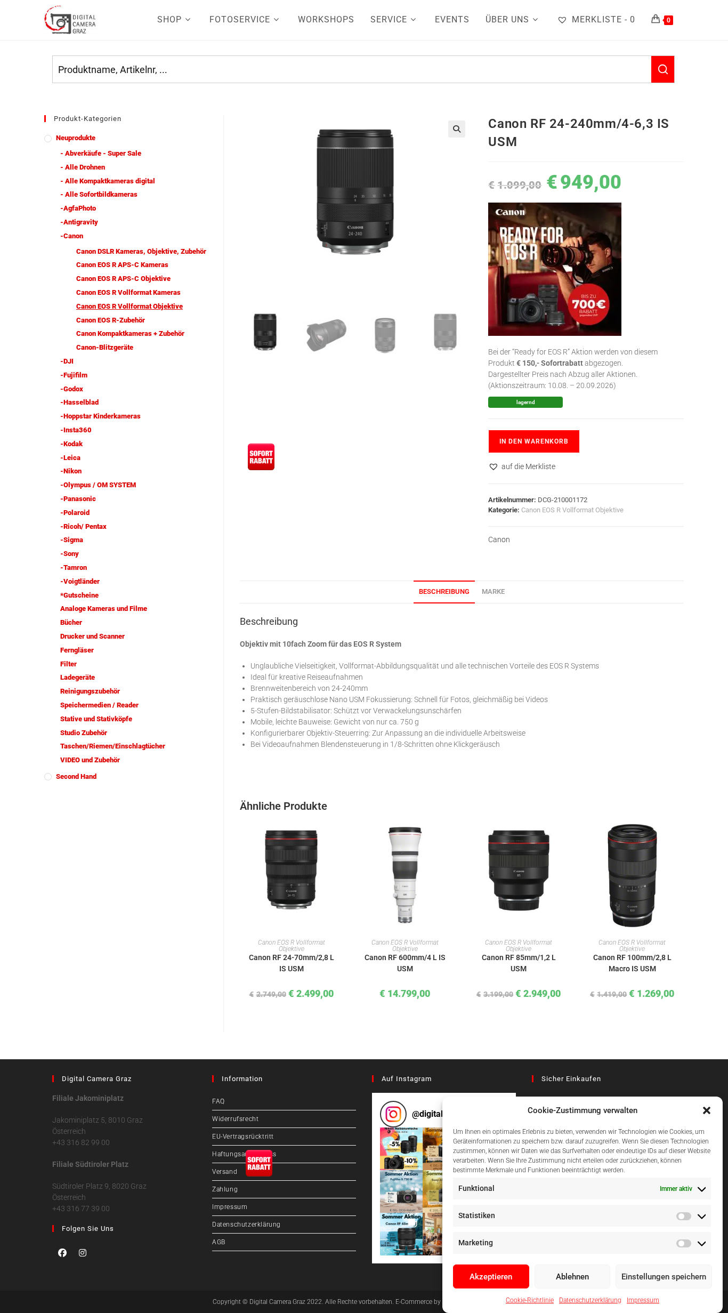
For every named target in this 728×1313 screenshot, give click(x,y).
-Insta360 (76, 430)
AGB (218, 1242)
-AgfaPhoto (78, 208)
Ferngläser (77, 650)
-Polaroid (75, 513)
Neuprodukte (75, 138)
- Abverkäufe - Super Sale (100, 153)
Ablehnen (572, 1277)
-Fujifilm (73, 375)
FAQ (218, 1101)
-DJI (67, 361)
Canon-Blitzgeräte (104, 347)
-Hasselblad (79, 402)
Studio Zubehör (83, 733)
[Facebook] (62, 1252)
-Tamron (73, 567)
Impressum (643, 1299)
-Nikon (71, 471)
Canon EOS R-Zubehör (110, 320)
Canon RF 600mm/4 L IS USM (405, 963)
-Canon (71, 236)
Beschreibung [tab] (444, 591)
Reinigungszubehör (90, 691)
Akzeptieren (491, 1277)
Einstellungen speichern (663, 1277)
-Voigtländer (80, 581)
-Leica (70, 458)
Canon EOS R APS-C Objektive (123, 279)
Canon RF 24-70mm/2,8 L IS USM (291, 963)
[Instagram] (82, 1252)
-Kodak (71, 444)
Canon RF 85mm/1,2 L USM (519, 963)
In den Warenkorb (534, 441)
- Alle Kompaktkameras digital (107, 181)
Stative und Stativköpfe (96, 719)
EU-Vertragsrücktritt (243, 1136)
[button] (706, 1110)
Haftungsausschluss (244, 1154)
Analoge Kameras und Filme (103, 609)
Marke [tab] (493, 591)
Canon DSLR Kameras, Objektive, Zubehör (141, 251)
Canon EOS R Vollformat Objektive (572, 510)
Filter (68, 664)
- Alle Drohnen (82, 167)
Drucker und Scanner (92, 636)
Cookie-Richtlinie (530, 1299)
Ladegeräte (77, 677)
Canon (499, 539)
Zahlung (225, 1189)
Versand (224, 1171)
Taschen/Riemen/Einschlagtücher (112, 746)
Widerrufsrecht (235, 1119)
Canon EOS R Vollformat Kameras (128, 292)
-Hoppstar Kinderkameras (100, 416)
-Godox (71, 389)
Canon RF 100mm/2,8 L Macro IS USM (632, 963)
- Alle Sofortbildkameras (98, 194)
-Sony (69, 554)
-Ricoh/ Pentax (83, 526)
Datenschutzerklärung (590, 1299)
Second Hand (76, 776)
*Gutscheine (79, 595)
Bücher (71, 622)
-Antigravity (79, 222)
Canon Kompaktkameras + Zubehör (130, 333)
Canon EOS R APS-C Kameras (122, 265)
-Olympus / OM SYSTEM (98, 485)
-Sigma (71, 540)
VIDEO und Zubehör (90, 760)
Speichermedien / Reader (99, 705)
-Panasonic (78, 499)
